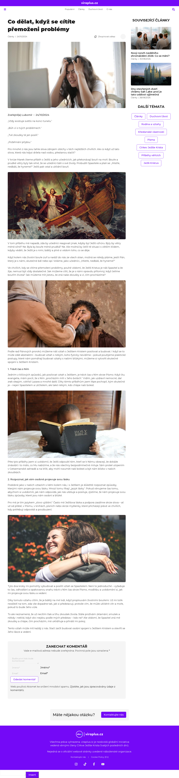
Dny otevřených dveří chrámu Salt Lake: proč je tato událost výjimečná (146, 92)
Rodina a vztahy (151, 124)
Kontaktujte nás (78, 757)
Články (81, 9)
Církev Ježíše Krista (151, 147)
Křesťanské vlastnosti (151, 132)
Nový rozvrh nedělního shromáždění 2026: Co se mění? (150, 54)
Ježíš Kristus (151, 163)
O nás (109, 9)
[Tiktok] (85, 764)
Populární (69, 9)
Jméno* (45, 667)
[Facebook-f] (94, 764)
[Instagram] (76, 764)
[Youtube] (103, 764)
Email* (44, 673)
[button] (5, 9)
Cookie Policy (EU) (100, 757)
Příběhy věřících (151, 155)
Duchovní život (95, 9)
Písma (151, 139)
